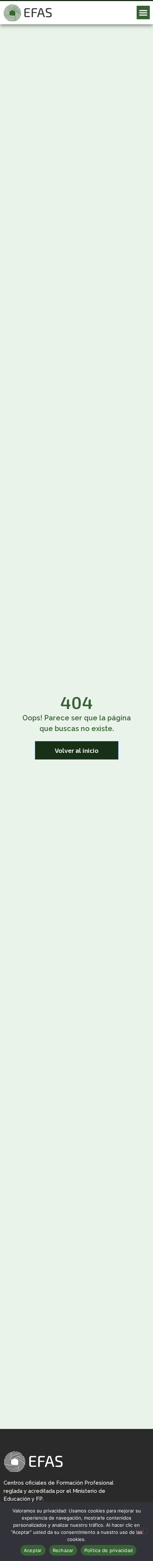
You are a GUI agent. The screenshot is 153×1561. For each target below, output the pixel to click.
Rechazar (63, 1550)
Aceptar (33, 1550)
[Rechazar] (142, 1531)
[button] (143, 12)
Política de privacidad (108, 1550)
